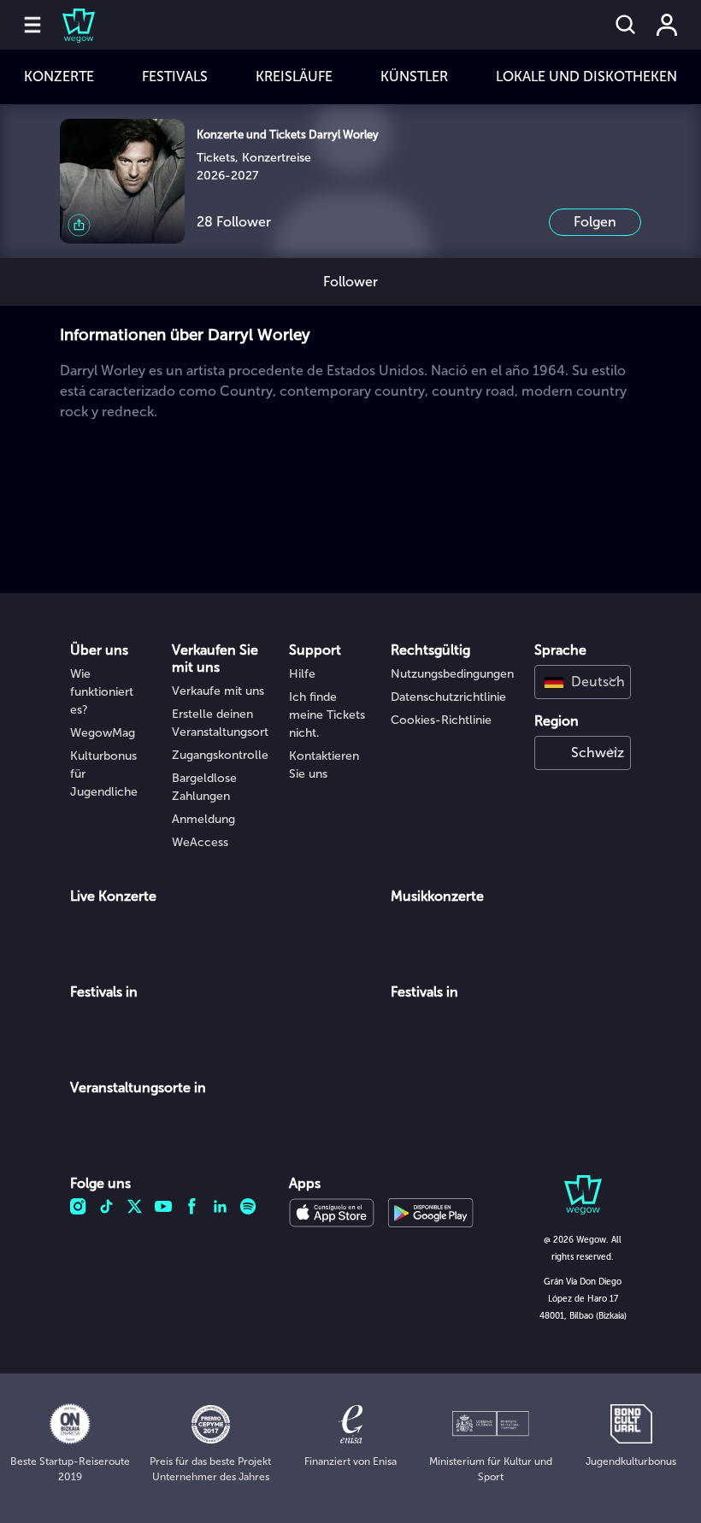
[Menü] (32, 25)
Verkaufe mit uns (218, 691)
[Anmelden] (667, 25)
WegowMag (102, 733)
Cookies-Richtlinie (441, 720)
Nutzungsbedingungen (452, 674)
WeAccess (200, 842)
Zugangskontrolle (220, 755)
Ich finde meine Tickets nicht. (327, 715)
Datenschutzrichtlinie (448, 697)
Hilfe (302, 674)
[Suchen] (626, 25)
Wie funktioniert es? (101, 692)
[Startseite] (68, 25)
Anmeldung (203, 819)
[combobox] (582, 682)
